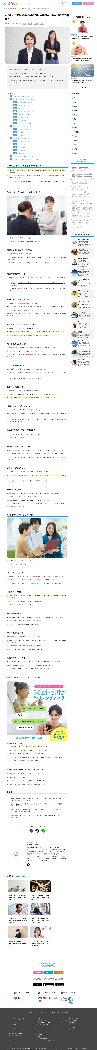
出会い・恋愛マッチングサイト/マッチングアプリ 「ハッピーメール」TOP (20, 1019)
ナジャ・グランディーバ (77, 180)
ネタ (87, 180)
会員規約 (38, 1018)
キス (74, 175)
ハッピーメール (83, 182)
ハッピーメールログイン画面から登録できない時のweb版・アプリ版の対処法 (82, 37)
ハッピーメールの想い (14, 1024)
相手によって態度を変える (22, 108)
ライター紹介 (65, 1012)
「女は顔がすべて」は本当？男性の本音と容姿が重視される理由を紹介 (18, 920)
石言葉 (87, 215)
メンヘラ (74, 189)
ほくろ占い (75, 170)
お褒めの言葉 (39, 1036)
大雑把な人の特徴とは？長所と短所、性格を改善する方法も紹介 (18, 943)
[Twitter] (37, 831)
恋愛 (75, 123)
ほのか (82, 170)
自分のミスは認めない (21, 120)
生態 (86, 210)
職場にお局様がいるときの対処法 (20, 138)
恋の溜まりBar (84, 203)
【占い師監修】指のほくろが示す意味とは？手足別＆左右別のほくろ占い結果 (81, 59)
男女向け (42, 23)
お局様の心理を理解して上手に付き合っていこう (24, 159)
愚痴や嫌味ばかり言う (21, 105)
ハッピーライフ (22, 8)
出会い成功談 (39, 1034)
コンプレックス (89, 175)
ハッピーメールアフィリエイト (70, 1027)
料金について (12, 1026)
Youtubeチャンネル (83, 168)
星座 (74, 208)
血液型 (80, 222)
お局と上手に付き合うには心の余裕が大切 (23, 156)
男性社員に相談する (21, 150)
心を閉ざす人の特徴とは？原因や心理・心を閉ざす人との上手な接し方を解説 (40, 920)
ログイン (59, 972)
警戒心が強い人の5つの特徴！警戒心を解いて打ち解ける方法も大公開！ (18, 897)
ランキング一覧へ (82, 87)
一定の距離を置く (20, 147)
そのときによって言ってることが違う (25, 111)
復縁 (85, 201)
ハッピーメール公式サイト (44, 860)
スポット (74, 177)
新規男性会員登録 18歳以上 (15, 1035)
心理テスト (75, 203)
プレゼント (75, 187)
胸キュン (74, 220)
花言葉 (74, 222)
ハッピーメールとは (13, 1022)
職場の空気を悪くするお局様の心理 (21, 126)
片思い (76, 136)
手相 (79, 206)
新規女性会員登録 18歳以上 (15, 1033)
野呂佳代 (74, 227)
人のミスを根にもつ (21, 117)
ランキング (88, 189)
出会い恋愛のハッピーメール (10, 8)
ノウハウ (74, 182)
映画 (79, 208)
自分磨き (88, 220)
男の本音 (82, 213)
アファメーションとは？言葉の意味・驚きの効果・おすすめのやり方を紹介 (40, 943)
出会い (74, 34)
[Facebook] (31, 831)
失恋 (75, 110)
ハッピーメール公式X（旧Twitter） (71, 1018)
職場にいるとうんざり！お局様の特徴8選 (22, 99)
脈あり (81, 220)
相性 (81, 215)
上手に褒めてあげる (21, 141)
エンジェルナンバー (86, 173)
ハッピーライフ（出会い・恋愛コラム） (45, 1040)
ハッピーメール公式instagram (70, 1020)
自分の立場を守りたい (21, 135)
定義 (75, 119)
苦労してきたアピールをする (23, 123)
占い (87, 194)
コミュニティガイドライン (42, 1027)
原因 (74, 196)
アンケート (77, 93)
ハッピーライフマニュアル (53, 1012)
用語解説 (36, 23)
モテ (81, 189)
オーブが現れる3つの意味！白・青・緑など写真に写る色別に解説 (81, 81)
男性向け (74, 215)
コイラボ (80, 175)
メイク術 (89, 187)
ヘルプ (10, 1040)
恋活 (75, 127)
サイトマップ (66, 1032)
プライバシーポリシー (41, 1020)
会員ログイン (12, 1038)
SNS (79, 166)
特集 (75, 144)
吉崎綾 (79, 196)
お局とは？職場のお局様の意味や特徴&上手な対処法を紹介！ (46, 8)
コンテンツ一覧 (66, 1029)
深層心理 (30, 23)
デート (89, 177)
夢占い (86, 196)
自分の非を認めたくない (22, 132)
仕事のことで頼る (20, 144)
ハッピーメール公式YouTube (69, 1022)
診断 (73, 56)
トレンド (77, 102)
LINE (74, 166)
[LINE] (43, 831)
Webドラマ (86, 166)
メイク (82, 187)
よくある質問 (12, 1028)
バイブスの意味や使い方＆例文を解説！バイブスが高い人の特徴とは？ (40, 897)
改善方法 (85, 206)
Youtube (74, 168)
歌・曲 (85, 208)
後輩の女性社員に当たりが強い (23, 102)
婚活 (75, 115)
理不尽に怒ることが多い (22, 114)
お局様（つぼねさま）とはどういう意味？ (23, 96)
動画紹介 (81, 194)
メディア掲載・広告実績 (41, 1038)
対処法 (25, 23)
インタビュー (75, 173)
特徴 (29, 8)
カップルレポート (40, 1032)
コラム (76, 98)
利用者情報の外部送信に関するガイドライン (46, 1024)
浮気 (91, 208)
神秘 (73, 78)
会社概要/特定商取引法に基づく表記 (44, 1022)
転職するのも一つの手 (21, 153)
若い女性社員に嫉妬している (23, 129)
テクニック (82, 177)
